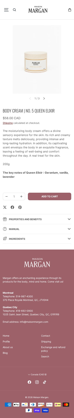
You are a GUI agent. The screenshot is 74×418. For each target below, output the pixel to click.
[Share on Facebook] (12, 207)
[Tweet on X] (5, 207)
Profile (6, 341)
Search (45, 356)
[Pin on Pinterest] (20, 207)
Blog (5, 352)
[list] (37, 59)
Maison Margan (40, 397)
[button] (69, 10)
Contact (45, 335)
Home (6, 335)
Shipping (8, 122)
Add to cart (49, 196)
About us (8, 347)
